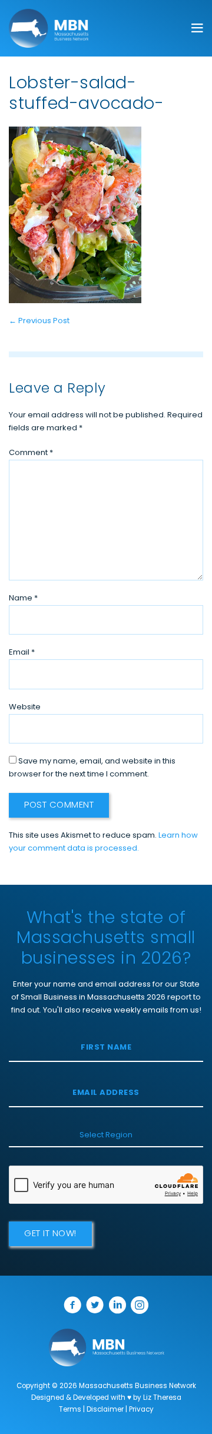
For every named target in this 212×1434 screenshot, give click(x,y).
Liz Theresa (162, 1398)
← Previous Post (39, 321)
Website (25, 707)
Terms (70, 1409)
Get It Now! (50, 1234)
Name (23, 598)
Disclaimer (105, 1409)
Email (22, 652)
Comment (31, 453)
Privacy (141, 1409)
